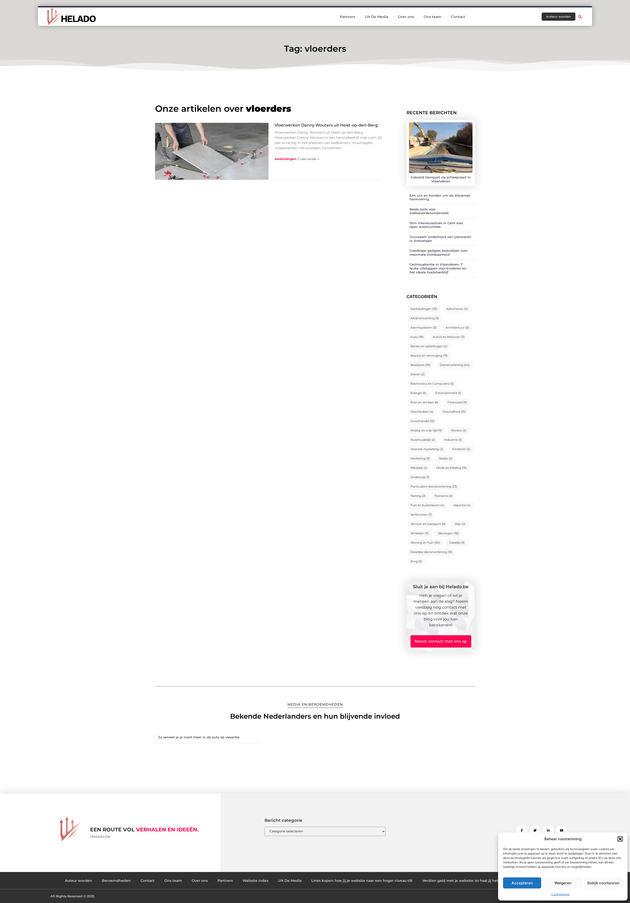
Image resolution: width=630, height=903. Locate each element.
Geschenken (421, 411)
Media (445, 458)
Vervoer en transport (427, 524)
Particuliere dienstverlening (433, 486)
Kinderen (461, 449)
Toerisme (444, 496)
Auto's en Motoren (449, 337)
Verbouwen (421, 514)
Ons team (432, 17)
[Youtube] (561, 830)
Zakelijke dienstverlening (431, 552)
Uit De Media (376, 17)
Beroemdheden (116, 880)
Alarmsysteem (423, 327)
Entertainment (448, 393)
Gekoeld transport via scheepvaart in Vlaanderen (441, 179)
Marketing (420, 458)
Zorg (416, 561)
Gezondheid (454, 411)
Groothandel (422, 421)
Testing (417, 496)
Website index (255, 880)
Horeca (458, 430)
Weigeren (562, 883)
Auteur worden (78, 880)
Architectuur (457, 327)
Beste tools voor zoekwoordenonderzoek (429, 211)
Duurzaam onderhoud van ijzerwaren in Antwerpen (440, 239)
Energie (418, 393)
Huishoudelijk (422, 440)
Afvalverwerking (424, 318)
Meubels (418, 468)
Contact (458, 17)
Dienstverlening (455, 365)
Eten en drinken (424, 402)
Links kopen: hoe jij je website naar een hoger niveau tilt (361, 880)
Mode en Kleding (451, 468)
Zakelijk (457, 542)
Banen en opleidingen (428, 346)
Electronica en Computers (432, 383)
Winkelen (419, 533)
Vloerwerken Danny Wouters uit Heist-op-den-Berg (326, 125)
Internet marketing (426, 449)
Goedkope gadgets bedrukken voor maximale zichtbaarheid (439, 252)
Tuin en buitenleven (427, 505)
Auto (417, 337)
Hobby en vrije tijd (426, 430)
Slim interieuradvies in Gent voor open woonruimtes (436, 225)
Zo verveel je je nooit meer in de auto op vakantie (198, 737)
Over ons (406, 17)
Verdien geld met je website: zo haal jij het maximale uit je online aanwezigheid (493, 880)
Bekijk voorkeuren (603, 883)
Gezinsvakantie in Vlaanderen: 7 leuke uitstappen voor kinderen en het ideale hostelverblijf (438, 268)
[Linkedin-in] (548, 830)
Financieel (457, 402)
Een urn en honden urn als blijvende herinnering (440, 197)
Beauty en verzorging (429, 355)
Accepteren (522, 883)
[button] (620, 839)
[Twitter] (535, 830)
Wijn (460, 524)
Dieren (417, 374)
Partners (347, 17)
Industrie (453, 440)
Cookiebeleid (560, 894)
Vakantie (462, 505)
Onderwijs (419, 477)
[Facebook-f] (521, 830)
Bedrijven (420, 365)
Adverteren (457, 309)
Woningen (448, 533)
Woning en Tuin (425, 542)
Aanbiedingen (285, 159)
